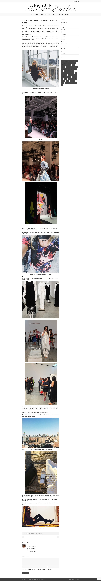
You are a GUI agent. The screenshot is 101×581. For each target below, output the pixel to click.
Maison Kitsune (38, 88)
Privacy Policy (42, 579)
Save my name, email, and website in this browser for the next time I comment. (37, 569)
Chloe (74, 63)
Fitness (63, 36)
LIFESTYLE (60, 14)
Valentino (70, 82)
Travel (63, 46)
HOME (32, 14)
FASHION (54, 14)
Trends (63, 48)
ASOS (72, 61)
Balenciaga (75, 61)
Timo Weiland (41, 528)
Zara (62, 84)
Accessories (64, 22)
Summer (49, 46)
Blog (63, 27)
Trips (63, 50)
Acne (62, 61)
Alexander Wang (66, 61)
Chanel (71, 63)
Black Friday (63, 63)
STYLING (48, 14)
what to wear (74, 82)
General (63, 39)
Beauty (63, 24)
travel (66, 82)
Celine (68, 63)
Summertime (64, 43)
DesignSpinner (76, 579)
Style (63, 41)
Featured (64, 34)
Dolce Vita (44, 88)
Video (63, 53)
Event (63, 29)
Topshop (62, 82)
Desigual (50, 92)
